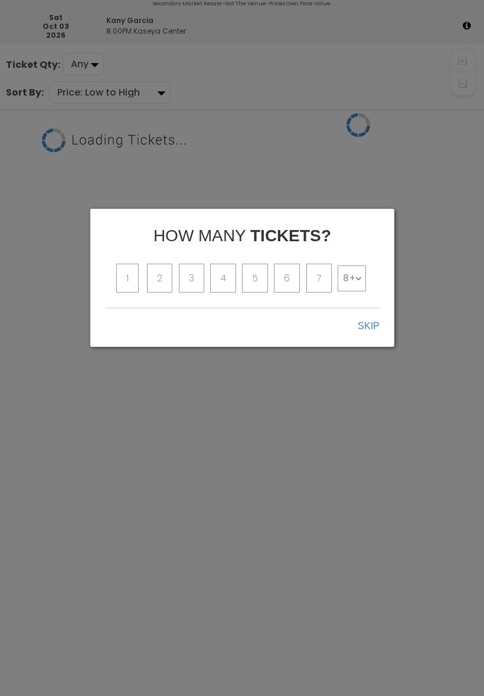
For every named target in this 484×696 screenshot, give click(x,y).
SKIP (369, 326)
